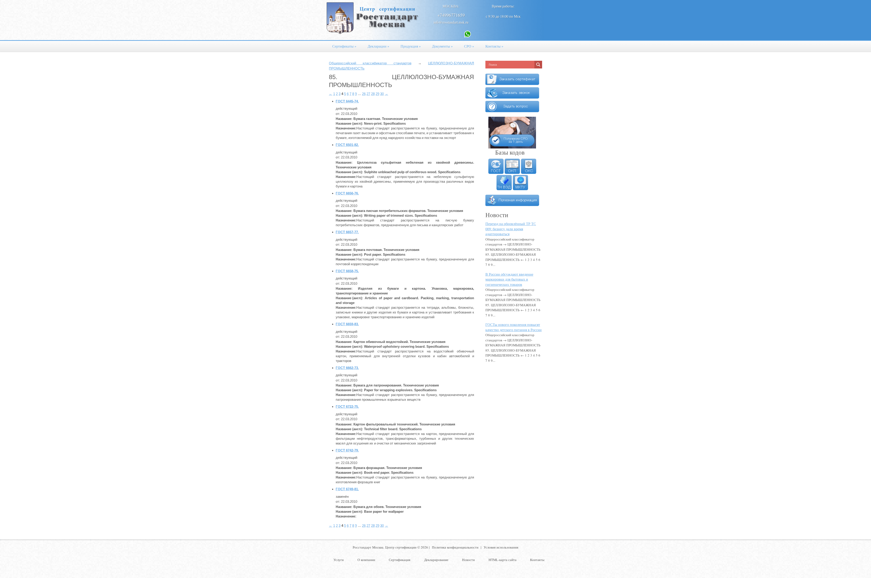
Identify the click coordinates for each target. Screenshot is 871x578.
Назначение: (346, 128)
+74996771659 (451, 15)
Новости (468, 559)
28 (373, 94)
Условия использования (501, 547)
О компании (366, 559)
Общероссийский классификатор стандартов (370, 63)
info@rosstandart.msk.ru (450, 22)
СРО (469, 46)
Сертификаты (344, 46)
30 (382, 94)
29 (377, 94)
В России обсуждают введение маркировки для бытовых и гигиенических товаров (509, 279)
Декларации (378, 46)
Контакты (494, 46)
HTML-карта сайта (502, 559)
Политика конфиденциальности (455, 547)
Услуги (338, 559)
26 (364, 94)
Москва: (451, 6)
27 (368, 94)
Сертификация (399, 559)
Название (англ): (349, 123)
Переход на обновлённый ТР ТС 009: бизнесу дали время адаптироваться (510, 228)
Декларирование (436, 559)
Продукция (411, 46)
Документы (442, 46)
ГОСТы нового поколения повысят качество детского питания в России (513, 327)
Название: (344, 119)
